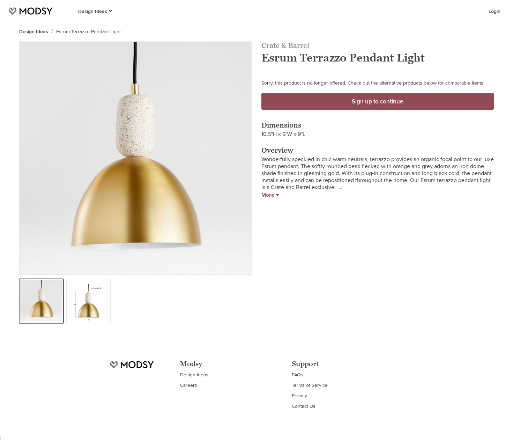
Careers (188, 385)
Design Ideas (92, 11)
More (267, 194)
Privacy (299, 395)
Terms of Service (310, 385)
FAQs (297, 374)
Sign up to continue (377, 101)
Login (494, 11)
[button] (110, 11)
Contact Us (303, 406)
